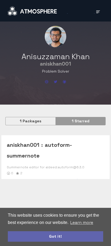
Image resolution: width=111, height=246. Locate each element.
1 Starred (80, 121)
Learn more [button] (81, 222)
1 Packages (30, 121)
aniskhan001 (23, 144)
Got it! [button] (55, 236)
